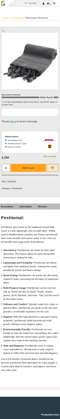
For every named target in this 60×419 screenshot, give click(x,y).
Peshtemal (17, 18)
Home (6, 18)
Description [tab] (7, 206)
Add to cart (28, 168)
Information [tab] (25, 206)
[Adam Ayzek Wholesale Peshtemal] (3, 3)
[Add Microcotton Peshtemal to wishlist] (52, 168)
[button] (3, 30)
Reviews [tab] (42, 206)
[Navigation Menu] (54, 3)
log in (13, 121)
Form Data (32, 3)
